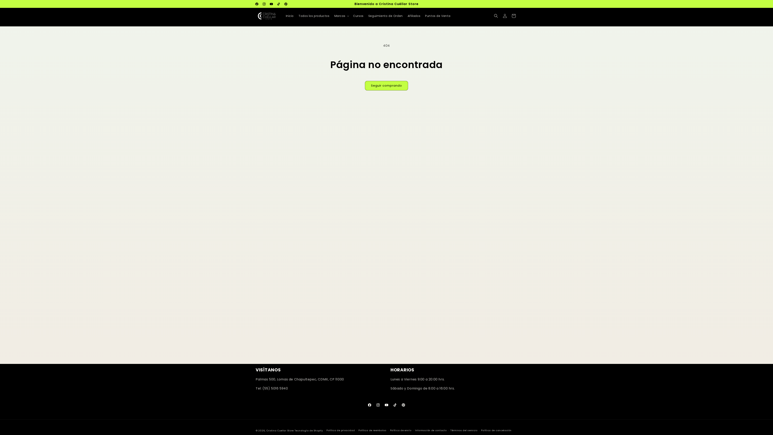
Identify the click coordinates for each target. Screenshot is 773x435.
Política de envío (400, 430)
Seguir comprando (386, 85)
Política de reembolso (372, 430)
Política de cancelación (496, 430)
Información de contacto (430, 430)
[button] (341, 16)
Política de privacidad (341, 430)
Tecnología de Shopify (309, 430)
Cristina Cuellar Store (280, 430)
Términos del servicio (463, 430)
